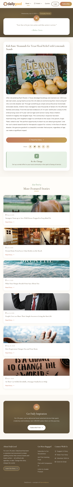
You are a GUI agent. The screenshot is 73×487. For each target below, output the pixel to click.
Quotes (47, 3)
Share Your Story (62, 455)
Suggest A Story (62, 451)
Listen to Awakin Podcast (43, 470)
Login (55, 4)
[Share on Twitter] (34, 147)
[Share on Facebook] (30, 147)
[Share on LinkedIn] (39, 147)
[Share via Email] (48, 147)
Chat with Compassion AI (45, 464)
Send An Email (61, 462)
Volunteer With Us (63, 458)
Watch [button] (38, 3)
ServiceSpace (44, 482)
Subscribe (66, 4)
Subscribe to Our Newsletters (43, 452)
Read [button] (28, 3)
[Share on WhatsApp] (43, 147)
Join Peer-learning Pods (43, 458)
